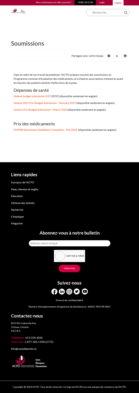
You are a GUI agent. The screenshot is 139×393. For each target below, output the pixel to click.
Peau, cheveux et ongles (24, 189)
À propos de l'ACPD (22, 182)
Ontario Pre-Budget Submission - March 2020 (40, 109)
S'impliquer (17, 216)
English (118, 3)
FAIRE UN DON (85, 2)
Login (102, 2)
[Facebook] (109, 56)
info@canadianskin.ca (23, 348)
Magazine (17, 223)
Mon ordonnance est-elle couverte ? (54, 2)
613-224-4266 (27, 337)
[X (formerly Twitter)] (117, 56)
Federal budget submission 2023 (32, 96)
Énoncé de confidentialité (69, 300)
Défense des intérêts (23, 202)
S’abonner (69, 268)
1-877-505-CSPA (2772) (32, 341)
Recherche (17, 209)
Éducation (17, 196)
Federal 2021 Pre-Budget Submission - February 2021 (45, 102)
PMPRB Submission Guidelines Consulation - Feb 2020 (46, 129)
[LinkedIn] (125, 56)
